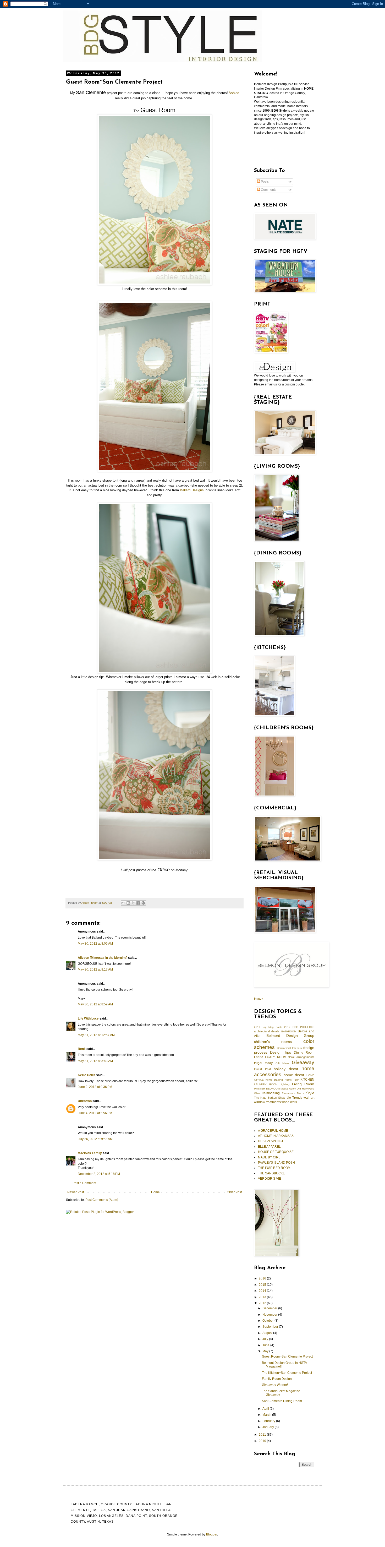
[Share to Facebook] (138, 903)
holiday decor (286, 1069)
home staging (274, 1079)
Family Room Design (277, 1379)
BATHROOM (288, 1031)
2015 (263, 1285)
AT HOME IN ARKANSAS (276, 1136)
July (265, 1339)
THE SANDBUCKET (272, 1173)
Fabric (258, 1057)
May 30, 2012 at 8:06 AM (95, 943)
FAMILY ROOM (275, 1057)
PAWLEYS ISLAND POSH (276, 1162)
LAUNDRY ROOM (265, 1084)
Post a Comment (84, 1183)
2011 (263, 1434)
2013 (263, 1297)
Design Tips (280, 1052)
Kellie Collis (86, 1075)
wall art (309, 1097)
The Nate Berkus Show (269, 1097)
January (268, 1427)
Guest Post (262, 1069)
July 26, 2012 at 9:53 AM (95, 1139)
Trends (297, 1097)
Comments (268, 190)
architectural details (266, 1031)
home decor (294, 1075)
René (82, 1049)
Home (155, 1192)
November (270, 1314)
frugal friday (263, 1063)
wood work (289, 1102)
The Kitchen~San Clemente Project (287, 1373)
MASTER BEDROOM (267, 1088)
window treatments (267, 1102)
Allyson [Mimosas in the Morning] (102, 958)
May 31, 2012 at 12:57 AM (96, 1035)
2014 (263, 1291)
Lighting (284, 1084)
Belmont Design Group (290, 1035)
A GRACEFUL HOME (273, 1130)
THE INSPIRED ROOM (274, 1168)
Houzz (258, 999)
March (267, 1415)
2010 (263, 1441)
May (265, 1351)
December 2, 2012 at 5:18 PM (99, 1174)
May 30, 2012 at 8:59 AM (95, 1004)
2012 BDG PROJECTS (299, 1027)
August (267, 1333)
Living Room (303, 1084)
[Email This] (123, 903)
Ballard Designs (192, 490)
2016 (263, 1278)
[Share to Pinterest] (143, 903)
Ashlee (234, 93)
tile (289, 1097)
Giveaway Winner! (275, 1385)
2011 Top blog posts (268, 1027)
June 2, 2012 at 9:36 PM (95, 1087)
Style (310, 1093)
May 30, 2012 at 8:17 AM (95, 969)
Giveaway (303, 1062)
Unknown (85, 1101)
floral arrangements (301, 1057)
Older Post (234, 1192)
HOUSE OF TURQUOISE (276, 1152)
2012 (263, 1303)
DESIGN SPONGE (271, 1141)
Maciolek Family (90, 1153)
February (269, 1421)
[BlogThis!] (128, 903)
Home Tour (292, 1079)
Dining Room (304, 1052)
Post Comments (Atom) (101, 1200)
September (270, 1326)
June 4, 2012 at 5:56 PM (95, 1113)
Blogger (211, 1534)
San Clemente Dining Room (282, 1401)
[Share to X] (133, 903)
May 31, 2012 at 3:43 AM (95, 1061)
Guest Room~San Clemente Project (287, 1356)
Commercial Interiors (289, 1048)
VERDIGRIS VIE (269, 1178)
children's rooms (273, 1041)
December (270, 1308)
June (266, 1345)
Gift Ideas (282, 1063)
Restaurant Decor (293, 1093)
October (268, 1320)
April (266, 1408)
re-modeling (271, 1093)
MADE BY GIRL (269, 1157)
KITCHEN (307, 1079)
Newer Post (75, 1192)
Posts (264, 181)
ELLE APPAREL (269, 1146)
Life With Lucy (88, 1018)
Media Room (288, 1088)
